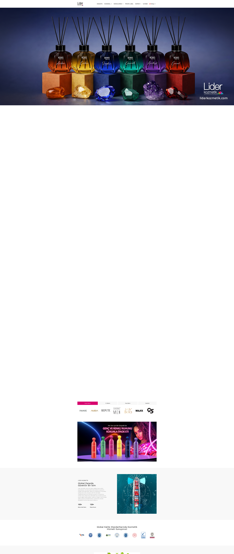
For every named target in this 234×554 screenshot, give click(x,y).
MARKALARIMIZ (118, 3)
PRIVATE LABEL (129, 3)
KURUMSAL (107, 3)
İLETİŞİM (145, 3)
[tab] (87, 403)
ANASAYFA (99, 3)
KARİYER (137, 3)
